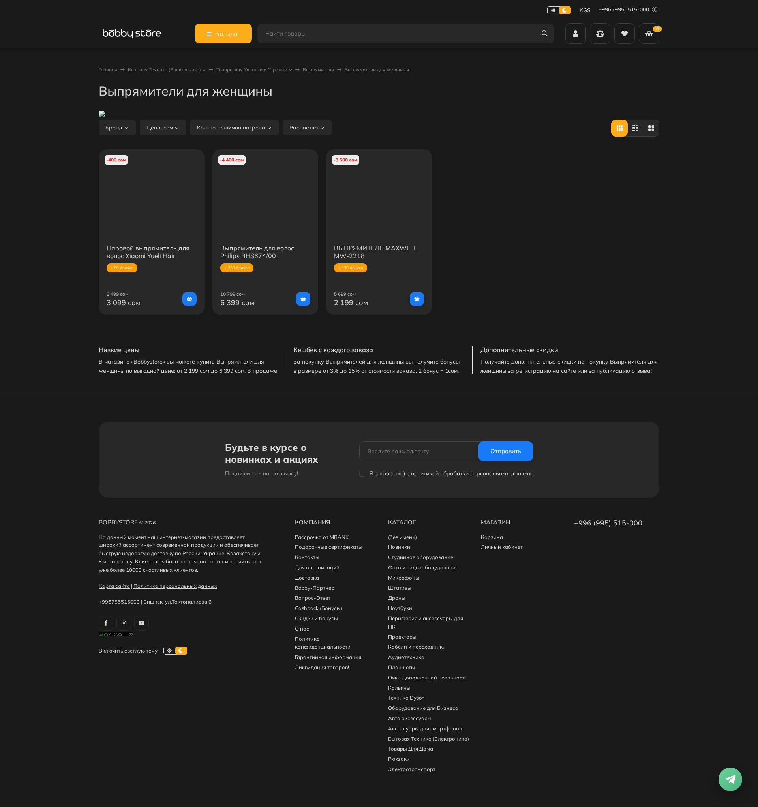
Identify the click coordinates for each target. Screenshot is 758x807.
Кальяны (399, 688)
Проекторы (402, 637)
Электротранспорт (411, 769)
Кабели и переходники (417, 647)
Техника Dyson (406, 697)
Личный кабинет (502, 547)
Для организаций (317, 567)
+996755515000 (119, 602)
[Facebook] (106, 623)
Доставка (307, 577)
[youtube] (141, 623)
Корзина (492, 537)
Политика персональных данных (175, 586)
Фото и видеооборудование (423, 567)
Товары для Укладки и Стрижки (251, 70)
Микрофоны (403, 577)
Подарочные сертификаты (328, 547)
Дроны (396, 598)
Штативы (399, 588)
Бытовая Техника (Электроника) (164, 70)
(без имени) (402, 537)
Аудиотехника (406, 657)
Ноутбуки (400, 608)
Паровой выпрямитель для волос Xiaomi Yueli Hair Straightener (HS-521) (148, 256)
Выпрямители (318, 70)
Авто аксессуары (410, 718)
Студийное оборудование (420, 557)
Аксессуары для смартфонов (425, 728)
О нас (302, 628)
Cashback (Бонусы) (318, 608)
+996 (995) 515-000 (625, 9)
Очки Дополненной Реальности (428, 677)
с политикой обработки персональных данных (469, 473)
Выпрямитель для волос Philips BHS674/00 (257, 252)
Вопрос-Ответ (312, 598)
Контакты (307, 557)
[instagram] (123, 623)
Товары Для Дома (410, 748)
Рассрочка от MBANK (322, 537)
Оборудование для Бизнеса (423, 708)
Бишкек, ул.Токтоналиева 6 (177, 602)
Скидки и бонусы (316, 618)
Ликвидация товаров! (322, 667)
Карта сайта (114, 586)
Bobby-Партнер (314, 588)
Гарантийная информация (328, 657)
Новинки (399, 547)
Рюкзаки (399, 759)
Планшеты (401, 667)
